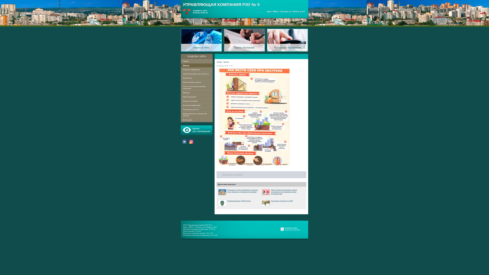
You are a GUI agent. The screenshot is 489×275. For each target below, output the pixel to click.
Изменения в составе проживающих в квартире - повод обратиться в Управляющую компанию (243, 191)
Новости (186, 65)
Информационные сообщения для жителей (195, 115)
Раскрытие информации (191, 70)
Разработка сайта (291, 228)
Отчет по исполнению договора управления (194, 87)
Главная (185, 61)
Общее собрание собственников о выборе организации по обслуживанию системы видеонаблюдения (284, 192)
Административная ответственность (196, 74)
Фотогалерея (187, 120)
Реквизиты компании (190, 101)
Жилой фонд (187, 78)
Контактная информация (191, 105)
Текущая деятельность (191, 109)
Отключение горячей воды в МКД (282, 201)
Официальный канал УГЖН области (239, 201)
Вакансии (186, 93)
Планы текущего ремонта (192, 82)
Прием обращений (189, 97)
